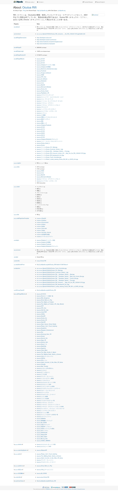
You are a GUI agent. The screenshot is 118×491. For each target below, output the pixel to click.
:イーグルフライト (43, 380)
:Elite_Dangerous (43, 298)
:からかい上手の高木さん (45, 368)
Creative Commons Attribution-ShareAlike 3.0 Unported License (72, 489)
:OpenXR (41, 322)
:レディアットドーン (44, 416)
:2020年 (41, 133)
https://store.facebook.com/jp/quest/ (46, 43)
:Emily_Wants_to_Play (44, 300)
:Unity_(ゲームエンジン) (45, 356)
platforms (19, 466)
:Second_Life (42, 338)
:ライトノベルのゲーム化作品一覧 (47, 414)
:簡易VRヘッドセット (44, 426)
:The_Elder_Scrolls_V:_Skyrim (46, 352)
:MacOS (41, 85)
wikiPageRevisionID (20, 55)
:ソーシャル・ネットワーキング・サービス (49, 101)
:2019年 (41, 131)
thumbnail (17, 34)
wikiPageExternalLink (20, 37)
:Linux (40, 83)
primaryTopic (19, 481)
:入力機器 (41, 115)
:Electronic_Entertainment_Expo (47, 69)
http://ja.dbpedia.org (42, 10)
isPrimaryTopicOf (19, 290)
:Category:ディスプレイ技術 (46, 65)
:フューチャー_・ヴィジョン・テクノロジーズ (50, 408)
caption (17, 163)
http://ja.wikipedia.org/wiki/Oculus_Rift (46, 290)
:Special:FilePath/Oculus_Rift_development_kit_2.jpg (53, 284)
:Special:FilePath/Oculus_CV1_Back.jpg (50, 270)
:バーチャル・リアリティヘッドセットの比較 (50, 406)
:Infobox (41, 224)
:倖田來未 (41, 418)
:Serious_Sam (42, 342)
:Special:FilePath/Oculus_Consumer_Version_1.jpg (52, 272)
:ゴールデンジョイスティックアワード (48, 388)
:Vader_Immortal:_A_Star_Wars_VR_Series (50, 362)
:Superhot (41, 348)
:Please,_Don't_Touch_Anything (47, 326)
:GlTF (40, 306)
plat (17, 454)
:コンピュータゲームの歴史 (46, 386)
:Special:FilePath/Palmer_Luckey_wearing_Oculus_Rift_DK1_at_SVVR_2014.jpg (60, 286)
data (16, 167)
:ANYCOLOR (42, 432)
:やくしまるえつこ (43, 372)
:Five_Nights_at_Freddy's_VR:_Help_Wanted (50, 304)
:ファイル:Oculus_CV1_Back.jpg (47, 147)
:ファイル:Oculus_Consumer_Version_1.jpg (50, 149)
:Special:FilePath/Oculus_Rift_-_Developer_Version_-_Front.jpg (56, 280)
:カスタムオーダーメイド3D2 (46, 382)
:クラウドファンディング (45, 95)
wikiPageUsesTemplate (21, 218)
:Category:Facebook (44, 125)
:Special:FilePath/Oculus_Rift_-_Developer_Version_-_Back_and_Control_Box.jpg (60, 276)
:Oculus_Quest (42, 91)
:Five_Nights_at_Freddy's (45, 302)
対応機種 (19, 473)
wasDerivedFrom (19, 264)
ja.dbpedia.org (61, 10)
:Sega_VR (41, 340)
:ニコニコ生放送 (43, 398)
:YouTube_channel (44, 232)
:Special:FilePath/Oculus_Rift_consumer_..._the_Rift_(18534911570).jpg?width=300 (61, 34)
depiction (17, 268)
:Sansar (41, 336)
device (18, 444)
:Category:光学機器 (44, 67)
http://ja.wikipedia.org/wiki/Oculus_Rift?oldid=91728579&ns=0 (52, 264)
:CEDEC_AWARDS (43, 440)
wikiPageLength (19, 51)
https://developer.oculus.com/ (44, 37)
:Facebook (41, 71)
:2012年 (41, 59)
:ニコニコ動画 (42, 396)
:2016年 (41, 127)
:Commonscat (42, 222)
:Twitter (41, 230)
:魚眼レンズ (42, 123)
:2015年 (41, 137)
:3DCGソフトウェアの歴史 (45, 428)
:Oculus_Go (42, 89)
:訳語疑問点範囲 (43, 234)
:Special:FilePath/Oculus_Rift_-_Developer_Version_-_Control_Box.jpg (57, 278)
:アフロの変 (42, 374)
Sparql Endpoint (100, 2)
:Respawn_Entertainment (45, 330)
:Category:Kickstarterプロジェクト (47, 139)
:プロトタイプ (42, 107)
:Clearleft (41, 218)
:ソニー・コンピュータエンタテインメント (49, 141)
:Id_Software (42, 79)
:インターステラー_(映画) (45, 378)
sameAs (17, 261)
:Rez (40, 332)
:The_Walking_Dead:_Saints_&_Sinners (49, 354)
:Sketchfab (41, 346)
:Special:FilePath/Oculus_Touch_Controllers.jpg (52, 268)
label (17, 186)
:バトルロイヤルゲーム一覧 (46, 400)
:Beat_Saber (42, 436)
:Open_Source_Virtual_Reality (46, 324)
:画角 (40, 121)
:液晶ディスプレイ (43, 119)
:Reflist (41, 226)
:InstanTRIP (42, 312)
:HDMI (40, 75)
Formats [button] (40, 2)
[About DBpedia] (18, 2)
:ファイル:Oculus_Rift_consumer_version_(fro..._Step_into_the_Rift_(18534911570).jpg (61, 153)
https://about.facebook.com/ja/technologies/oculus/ (49, 41)
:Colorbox (41, 220)
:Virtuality (41, 364)
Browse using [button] (30, 2)
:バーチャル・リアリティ (45, 103)
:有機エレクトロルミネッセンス (47, 117)
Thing (24, 10)
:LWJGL (41, 314)
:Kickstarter (41, 81)
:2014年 (41, 63)
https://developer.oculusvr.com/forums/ (46, 39)
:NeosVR (41, 316)
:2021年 (41, 135)
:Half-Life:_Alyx (42, 310)
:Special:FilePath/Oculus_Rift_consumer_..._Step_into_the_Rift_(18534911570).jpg (61, 282)
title (16, 214)
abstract (17, 27)
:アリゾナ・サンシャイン (45, 376)
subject (16, 240)
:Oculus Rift (41, 261)
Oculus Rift (29, 7)
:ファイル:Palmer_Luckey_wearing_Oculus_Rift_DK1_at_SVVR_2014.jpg (57, 159)
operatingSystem (21, 450)
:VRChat (41, 358)
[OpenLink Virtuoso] (46, 487)
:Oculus (41, 145)
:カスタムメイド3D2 (44, 384)
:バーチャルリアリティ (45, 236)
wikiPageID (17, 47)
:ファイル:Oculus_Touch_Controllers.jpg (49, 157)
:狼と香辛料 (42, 422)
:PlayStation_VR (43, 93)
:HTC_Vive (41, 77)
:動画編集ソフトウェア (44, 420)
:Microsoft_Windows (44, 87)
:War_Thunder (42, 366)
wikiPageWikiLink (19, 59)
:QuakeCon (42, 328)
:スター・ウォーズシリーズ (46, 390)
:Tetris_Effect (42, 350)
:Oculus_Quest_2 (43, 143)
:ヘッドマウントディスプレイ (46, 109)
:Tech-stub (42, 228)
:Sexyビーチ (42, 344)
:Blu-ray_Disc (42, 438)
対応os (18, 469)
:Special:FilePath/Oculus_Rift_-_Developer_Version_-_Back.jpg (55, 274)
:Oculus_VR (42, 320)
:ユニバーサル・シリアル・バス (47, 111)
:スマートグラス (43, 392)
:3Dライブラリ (42, 430)
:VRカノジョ (42, 360)
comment (17, 250)
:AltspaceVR (42, 434)
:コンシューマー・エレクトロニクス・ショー (50, 97)
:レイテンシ (42, 113)
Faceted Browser (88, 2)
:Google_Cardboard (44, 73)
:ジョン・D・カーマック (45, 99)
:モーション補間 (43, 412)
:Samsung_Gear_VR (44, 334)
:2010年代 (41, 294)
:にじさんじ (42, 370)
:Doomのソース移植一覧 (45, 296)
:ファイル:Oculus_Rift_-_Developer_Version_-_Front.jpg (53, 151)
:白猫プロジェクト (43, 424)
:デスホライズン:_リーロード (46, 394)
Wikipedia (48, 489)
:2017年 (41, 129)
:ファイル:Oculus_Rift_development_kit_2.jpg (50, 155)
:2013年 (41, 61)
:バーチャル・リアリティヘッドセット (48, 105)
